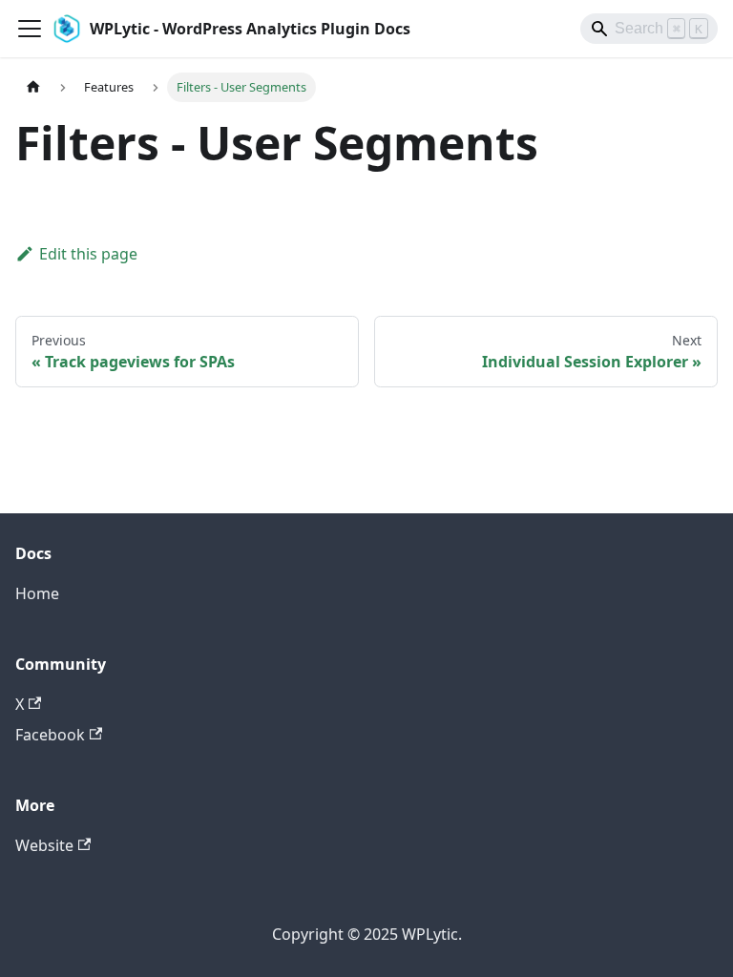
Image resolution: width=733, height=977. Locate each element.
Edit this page (88, 253)
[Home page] (33, 87)
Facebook (50, 734)
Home (37, 593)
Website (44, 845)
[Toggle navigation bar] (29, 28)
